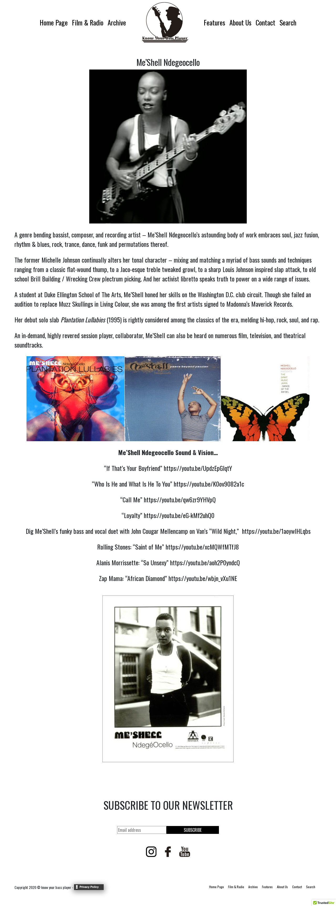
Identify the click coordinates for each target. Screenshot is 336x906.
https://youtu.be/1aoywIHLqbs (276, 531)
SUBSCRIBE (193, 830)
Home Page (54, 22)
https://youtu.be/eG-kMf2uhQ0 (179, 515)
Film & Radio (87, 22)
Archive (117, 22)
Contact (265, 22)
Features (214, 22)
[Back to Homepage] (165, 22)
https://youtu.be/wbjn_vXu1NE (203, 578)
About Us (240, 22)
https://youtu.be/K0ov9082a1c (209, 483)
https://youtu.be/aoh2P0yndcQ (205, 562)
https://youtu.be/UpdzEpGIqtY (198, 468)
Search (288, 22)
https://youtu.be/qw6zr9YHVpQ (180, 499)
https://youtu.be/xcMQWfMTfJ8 (202, 546)
